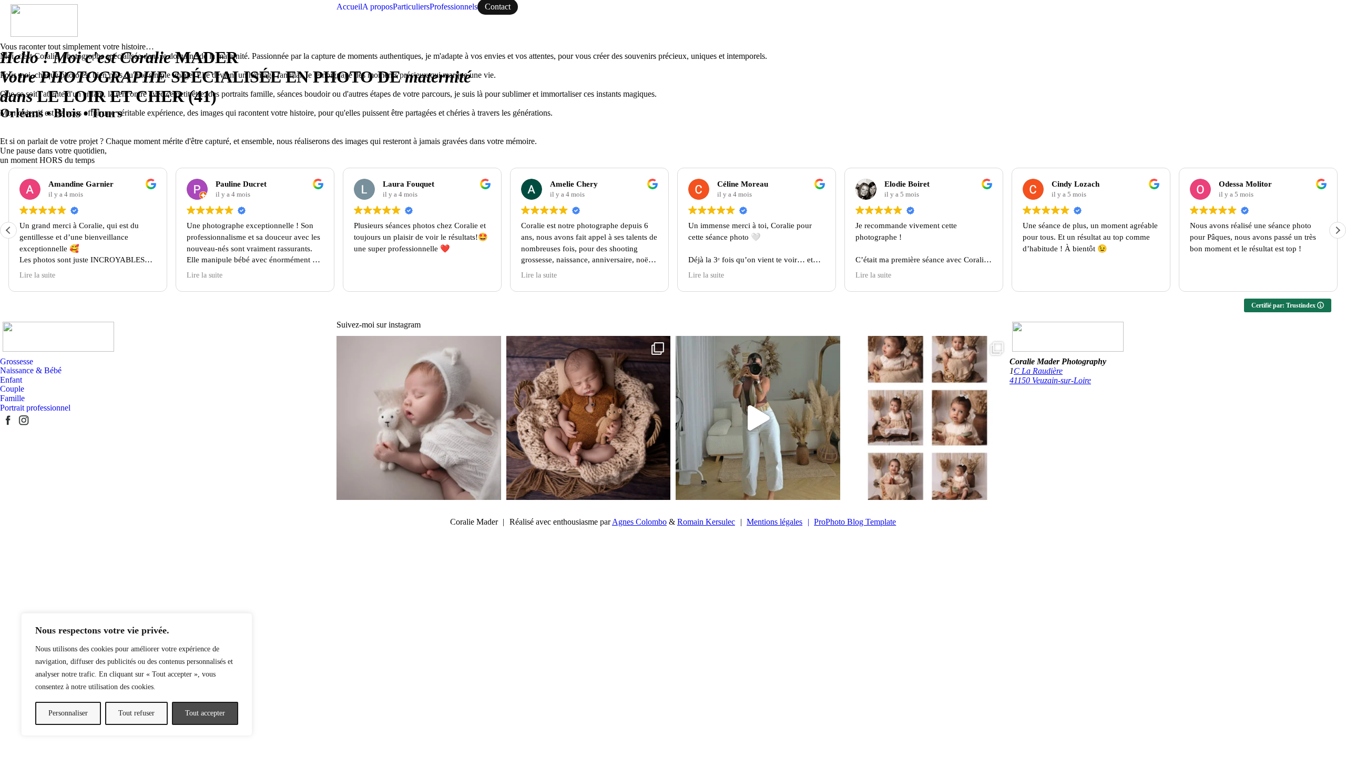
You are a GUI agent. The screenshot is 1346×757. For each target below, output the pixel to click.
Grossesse (16, 361)
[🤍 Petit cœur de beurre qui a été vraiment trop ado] (588, 418)
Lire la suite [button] (37, 275)
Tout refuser (136, 713)
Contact (498, 6)
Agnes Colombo (639, 521)
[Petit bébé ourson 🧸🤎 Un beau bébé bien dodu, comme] (418, 418)
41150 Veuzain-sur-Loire (1050, 380)
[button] (1337, 230)
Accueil (349, 6)
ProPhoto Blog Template (855, 521)
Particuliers (411, 6)
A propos (377, 6)
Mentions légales (778, 521)
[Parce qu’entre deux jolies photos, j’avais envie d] (758, 418)
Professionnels (453, 6)
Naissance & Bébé (31, 370)
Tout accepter (205, 713)
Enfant (11, 379)
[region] (136, 674)
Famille (12, 398)
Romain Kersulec (706, 521)
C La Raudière (1038, 370)
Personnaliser (68, 713)
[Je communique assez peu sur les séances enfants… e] (927, 418)
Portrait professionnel (35, 407)
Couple (12, 388)
